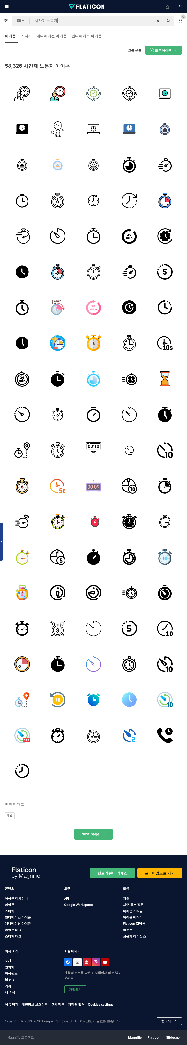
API (66, 898)
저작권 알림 (76, 1004)
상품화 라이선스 (134, 936)
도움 (126, 888)
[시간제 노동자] (22, 94)
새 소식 (10, 992)
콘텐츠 (9, 888)
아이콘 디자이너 (16, 898)
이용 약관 (11, 1004)
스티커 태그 (13, 936)
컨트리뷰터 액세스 (112, 873)
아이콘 (10, 36)
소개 (8, 961)
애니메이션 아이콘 (52, 36)
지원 (126, 898)
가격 (8, 986)
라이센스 (11, 973)
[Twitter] (77, 962)
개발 (10, 815)
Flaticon (154, 1037)
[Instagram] (96, 962)
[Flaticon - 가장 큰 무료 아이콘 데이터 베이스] (87, 6)
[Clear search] (157, 21)
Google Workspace (78, 905)
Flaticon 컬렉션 (134, 923)
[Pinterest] (87, 962)
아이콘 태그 (13, 930)
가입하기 (75, 989)
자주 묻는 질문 (133, 905)
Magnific (135, 1037)
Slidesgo (173, 1037)
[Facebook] (68, 962)
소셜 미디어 (72, 951)
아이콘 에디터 (133, 917)
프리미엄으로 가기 (160, 873)
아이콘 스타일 (133, 911)
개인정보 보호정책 (35, 1004)
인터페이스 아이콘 (87, 36)
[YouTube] (105, 962)
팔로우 (127, 930)
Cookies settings (100, 1004)
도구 (67, 888)
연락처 (9, 967)
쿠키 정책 (58, 1004)
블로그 (9, 980)
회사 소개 (11, 951)
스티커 (26, 36)
